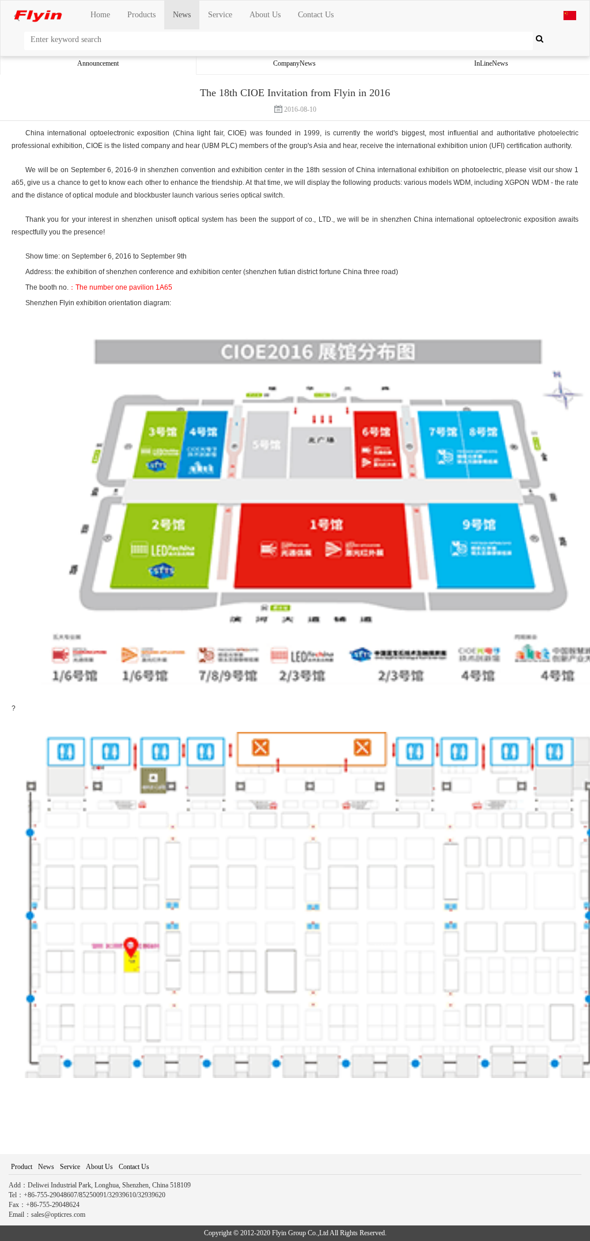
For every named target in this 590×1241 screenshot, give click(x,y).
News (182, 14)
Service (220, 14)
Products (141, 14)
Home (100, 14)
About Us (265, 14)
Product (21, 1167)
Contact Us (316, 14)
